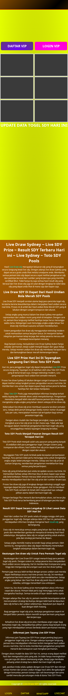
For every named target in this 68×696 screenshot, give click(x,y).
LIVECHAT (59, 693)
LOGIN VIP (51, 46)
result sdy (54, 522)
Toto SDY (13, 393)
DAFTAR (25, 693)
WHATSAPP (42, 693)
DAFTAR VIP (17, 46)
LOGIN (8, 693)
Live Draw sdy (15, 266)
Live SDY (57, 367)
